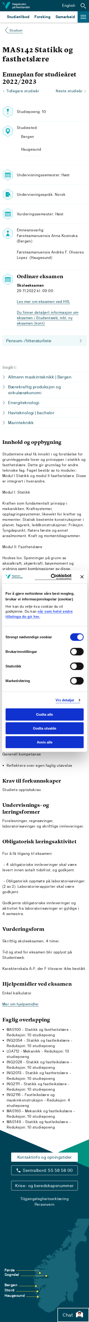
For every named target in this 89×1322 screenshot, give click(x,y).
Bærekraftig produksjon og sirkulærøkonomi (34, 389)
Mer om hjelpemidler (20, 1004)
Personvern (45, 1204)
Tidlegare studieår (22, 91)
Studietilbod (18, 17)
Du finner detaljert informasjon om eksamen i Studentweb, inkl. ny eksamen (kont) (48, 317)
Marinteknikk (21, 422)
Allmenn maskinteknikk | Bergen (39, 376)
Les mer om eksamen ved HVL (43, 301)
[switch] (77, 651)
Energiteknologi (23, 402)
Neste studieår (69, 91)
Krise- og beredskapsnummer (44, 1185)
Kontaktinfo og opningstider (44, 1157)
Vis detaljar (65, 700)
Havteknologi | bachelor (31, 412)
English (68, 5)
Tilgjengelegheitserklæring (44, 1199)
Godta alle (44, 714)
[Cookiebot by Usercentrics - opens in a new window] (53, 577)
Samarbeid (65, 17)
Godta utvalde (44, 728)
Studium (16, 30)
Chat (68, 1315)
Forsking (42, 17)
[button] (83, 5)
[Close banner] (82, 576)
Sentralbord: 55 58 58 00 (48, 1170)
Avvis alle (44, 742)
